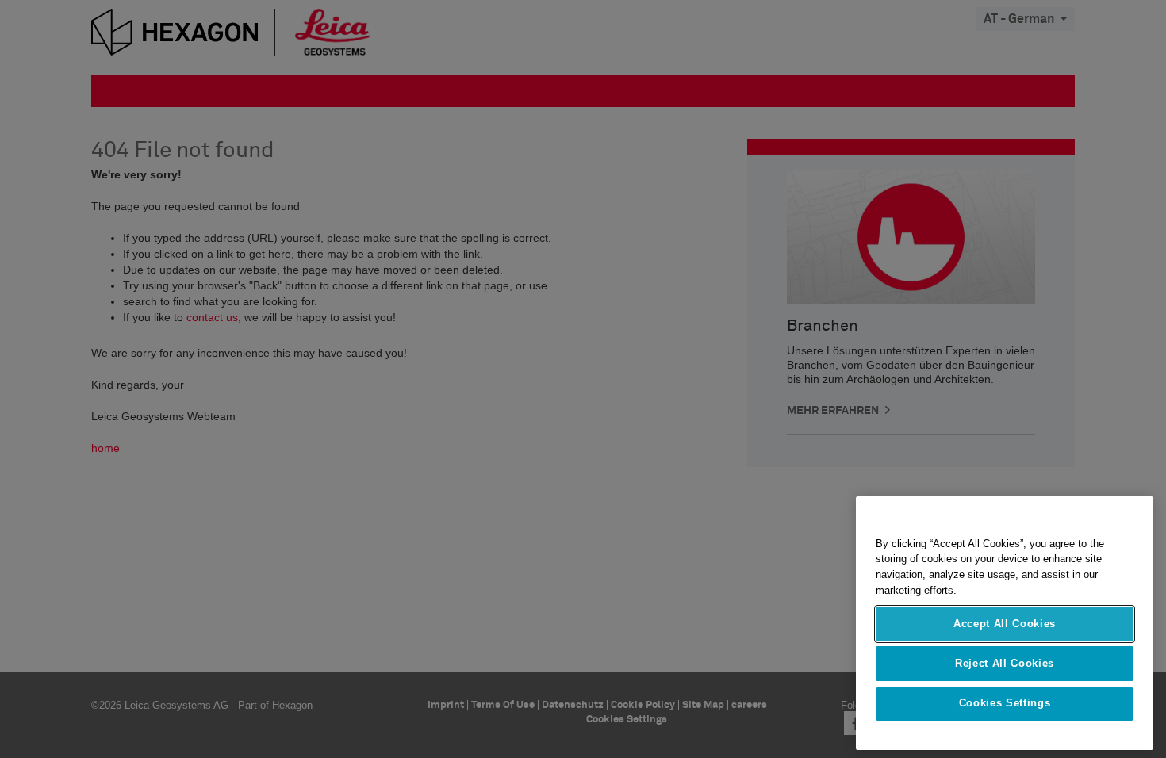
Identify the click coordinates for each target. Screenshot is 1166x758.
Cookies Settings (1005, 704)
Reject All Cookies (1004, 663)
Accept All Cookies (1004, 624)
